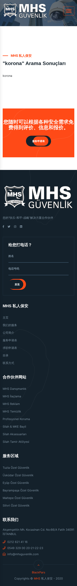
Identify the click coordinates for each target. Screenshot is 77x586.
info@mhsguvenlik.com (22, 554)
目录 (5, 355)
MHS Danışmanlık (14, 388)
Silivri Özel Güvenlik (16, 505)
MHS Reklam (11, 404)
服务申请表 (38, 141)
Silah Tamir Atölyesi (16, 441)
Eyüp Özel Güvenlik (16, 483)
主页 (5, 317)
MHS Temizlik (12, 411)
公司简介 (8, 332)
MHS (37, 578)
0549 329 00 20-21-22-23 (24, 548)
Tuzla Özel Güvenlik (16, 467)
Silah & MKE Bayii (14, 426)
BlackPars (38, 572)
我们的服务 (10, 325)
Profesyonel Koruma (16, 419)
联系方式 (8, 363)
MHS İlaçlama (12, 396)
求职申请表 (10, 348)
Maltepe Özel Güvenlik (18, 498)
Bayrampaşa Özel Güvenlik (21, 490)
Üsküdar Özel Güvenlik (18, 475)
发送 (17, 284)
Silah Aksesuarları (15, 434)
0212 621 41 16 (17, 542)
